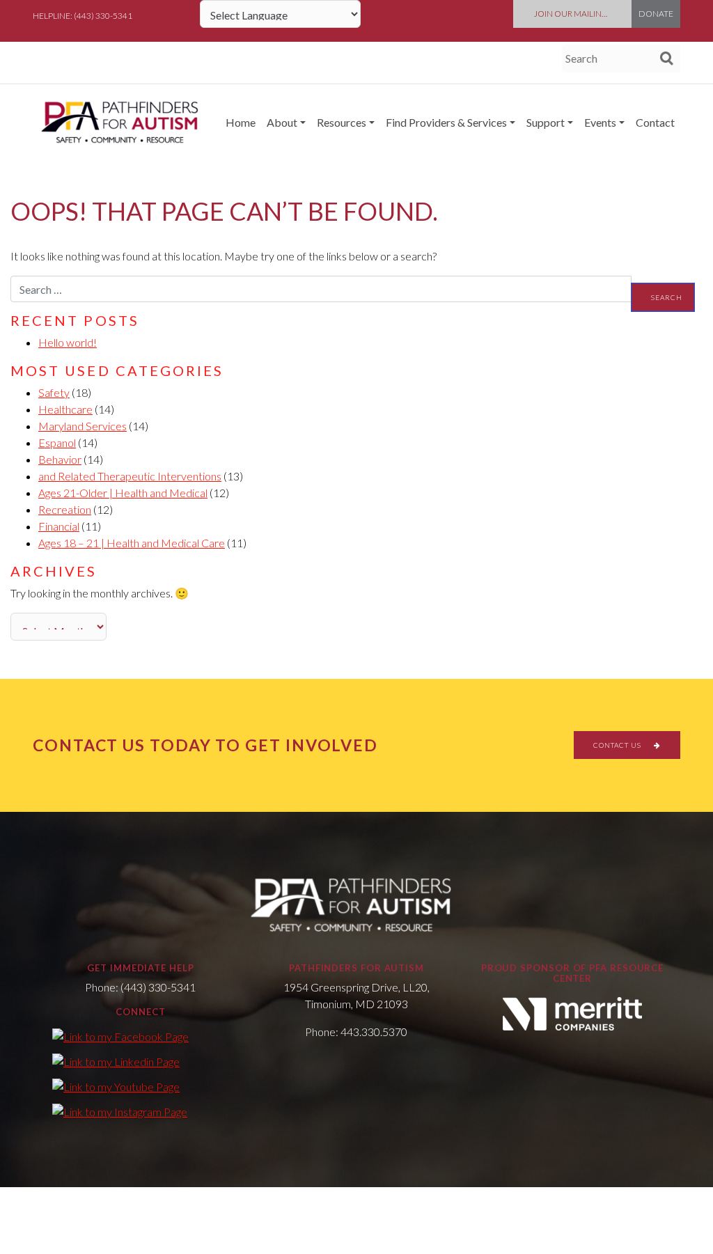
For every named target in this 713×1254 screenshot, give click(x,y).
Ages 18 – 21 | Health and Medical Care (131, 542)
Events (600, 122)
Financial (58, 526)
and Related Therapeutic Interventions (129, 476)
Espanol (57, 442)
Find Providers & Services (446, 122)
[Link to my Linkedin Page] (116, 1061)
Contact (655, 122)
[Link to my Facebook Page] (120, 1036)
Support (545, 122)
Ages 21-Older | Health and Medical (122, 492)
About (282, 122)
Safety (54, 392)
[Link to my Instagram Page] (119, 1111)
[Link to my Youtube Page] (116, 1086)
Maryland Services (82, 425)
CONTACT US (618, 745)
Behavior (59, 459)
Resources (341, 122)
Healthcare (65, 409)
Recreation (64, 509)
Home (241, 122)
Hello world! (67, 342)
